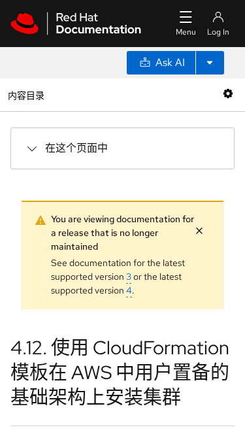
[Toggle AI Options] (209, 63)
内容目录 (25, 94)
